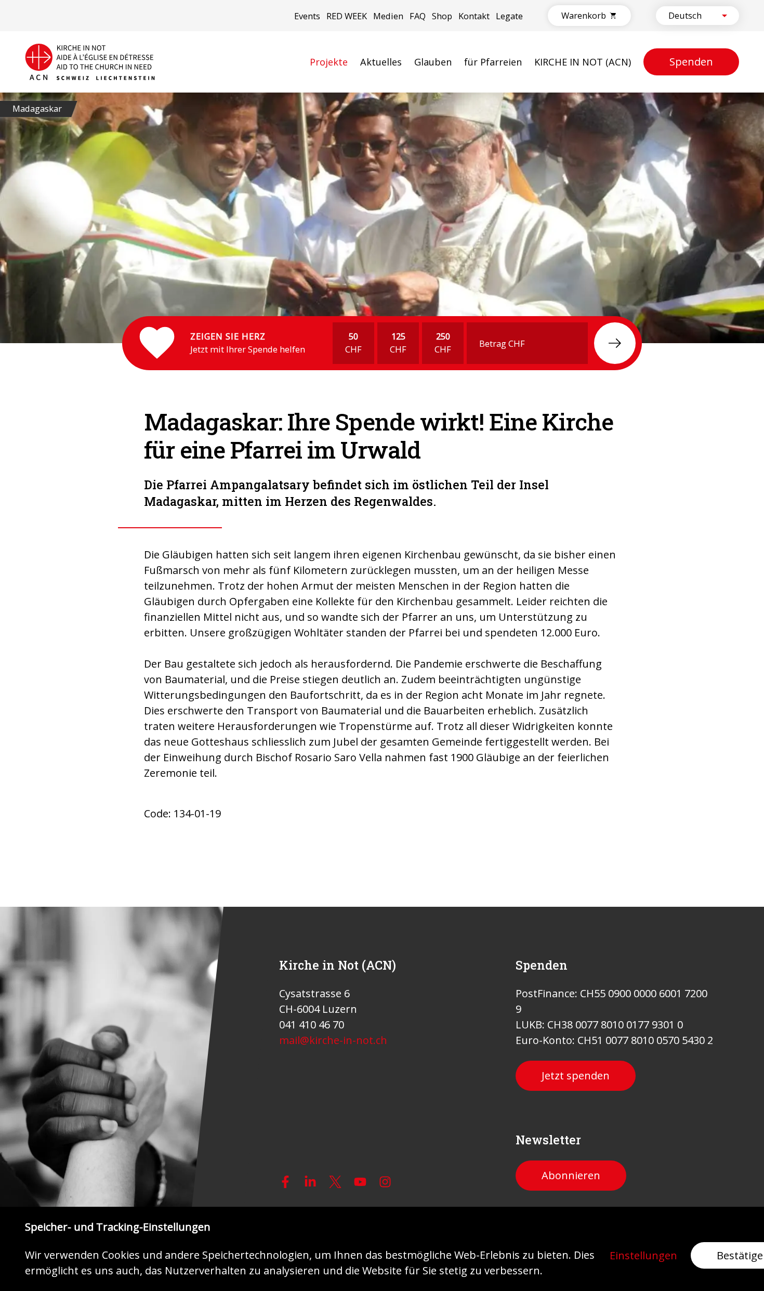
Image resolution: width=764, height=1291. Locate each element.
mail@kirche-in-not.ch (333, 1040)
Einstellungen (643, 1255)
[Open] (724, 15)
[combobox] (688, 15)
